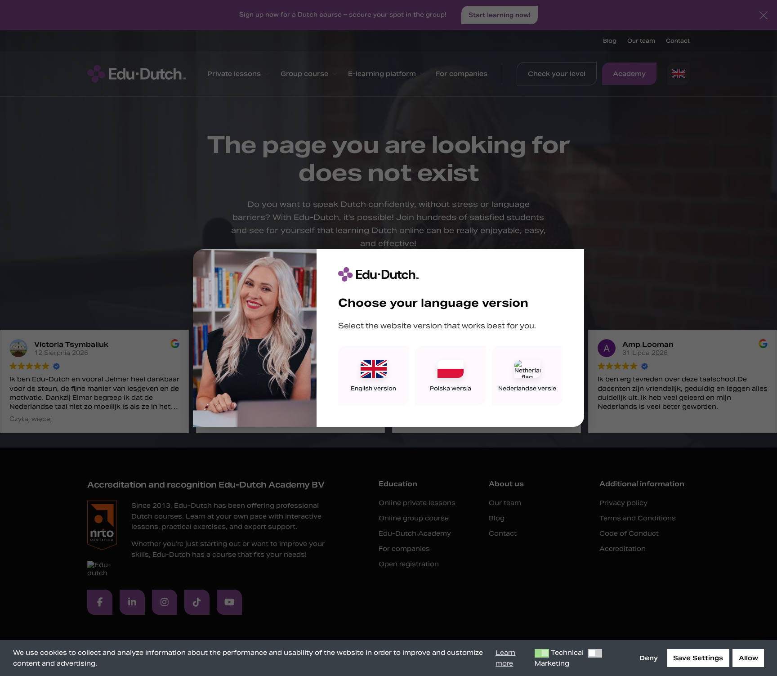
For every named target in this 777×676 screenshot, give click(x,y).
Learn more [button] (505, 658)
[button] (542, 653)
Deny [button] (648, 658)
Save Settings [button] (698, 658)
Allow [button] (748, 658)
